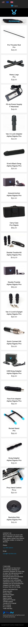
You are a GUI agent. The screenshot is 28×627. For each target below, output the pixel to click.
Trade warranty (7, 608)
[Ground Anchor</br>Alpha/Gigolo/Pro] (14, 182)
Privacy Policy (7, 593)
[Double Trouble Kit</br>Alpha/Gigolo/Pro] (14, 241)
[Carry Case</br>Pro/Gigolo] (14, 211)
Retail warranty (7, 591)
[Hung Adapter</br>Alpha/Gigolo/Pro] (14, 446)
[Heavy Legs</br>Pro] (14, 63)
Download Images (8, 594)
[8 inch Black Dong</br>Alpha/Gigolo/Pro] (14, 152)
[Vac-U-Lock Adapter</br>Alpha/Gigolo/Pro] (14, 122)
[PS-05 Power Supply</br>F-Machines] (14, 93)
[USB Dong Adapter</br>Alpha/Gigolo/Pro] (14, 359)
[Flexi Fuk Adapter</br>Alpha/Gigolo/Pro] (14, 388)
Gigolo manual (7, 598)
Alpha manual (7, 596)
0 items (16, 6)
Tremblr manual (8, 601)
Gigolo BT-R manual (9, 600)
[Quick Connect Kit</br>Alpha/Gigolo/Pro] (14, 330)
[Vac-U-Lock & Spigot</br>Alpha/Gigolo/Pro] (14, 300)
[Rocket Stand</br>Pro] (14, 417)
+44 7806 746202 (8, 547)
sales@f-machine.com (9, 553)
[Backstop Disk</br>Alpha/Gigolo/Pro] (14, 506)
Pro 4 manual (7, 606)
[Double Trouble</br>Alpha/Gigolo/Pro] (14, 271)
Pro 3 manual (7, 605)
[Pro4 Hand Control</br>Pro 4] (14, 476)
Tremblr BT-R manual (9, 603)
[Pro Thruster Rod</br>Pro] (14, 33)
